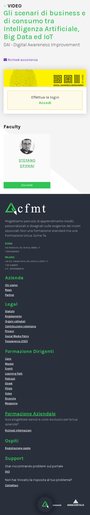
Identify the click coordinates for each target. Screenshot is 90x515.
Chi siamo (11, 285)
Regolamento (13, 316)
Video (8, 393)
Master (9, 363)
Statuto (9, 311)
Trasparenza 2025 (16, 341)
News (8, 290)
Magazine (11, 403)
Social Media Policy (17, 336)
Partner (9, 295)
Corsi (8, 358)
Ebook (8, 383)
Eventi (9, 368)
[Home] (25, 208)
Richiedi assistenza (22, 60)
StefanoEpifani (27, 163)
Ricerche (10, 398)
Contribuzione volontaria (20, 326)
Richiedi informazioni (18, 430)
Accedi (45, 102)
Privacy (9, 331)
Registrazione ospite (17, 448)
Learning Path (14, 373)
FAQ (7, 471)
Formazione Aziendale (30, 413)
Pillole (8, 388)
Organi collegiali (15, 321)
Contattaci (11, 485)
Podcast (10, 378)
